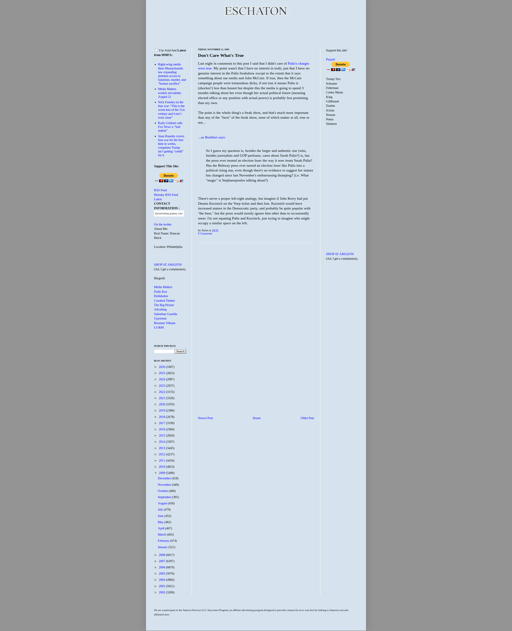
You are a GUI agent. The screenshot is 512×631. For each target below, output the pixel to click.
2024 (162, 379)
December (165, 478)
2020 (162, 404)
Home (257, 418)
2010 (162, 466)
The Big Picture (164, 305)
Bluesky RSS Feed (166, 194)
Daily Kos (160, 291)
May (161, 522)
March (162, 534)
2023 (162, 385)
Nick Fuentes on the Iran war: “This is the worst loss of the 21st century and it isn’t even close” (171, 109)
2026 (162, 367)
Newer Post (205, 418)
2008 (162, 555)
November (165, 484)
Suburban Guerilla (165, 314)
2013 (162, 448)
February (164, 540)
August (163, 503)
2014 (162, 441)
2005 (162, 573)
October (163, 491)
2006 (162, 567)
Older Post (307, 418)
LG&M (159, 327)
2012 (162, 454)
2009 (162, 473)
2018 (162, 417)
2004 (162, 579)
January (163, 547)
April (161, 528)
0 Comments (205, 233)
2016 (162, 429)
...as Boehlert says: (212, 137)
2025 (162, 373)
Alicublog (160, 309)
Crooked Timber (164, 300)
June (161, 516)
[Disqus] (256, 296)
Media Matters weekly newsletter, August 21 (169, 92)
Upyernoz (160, 318)
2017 (162, 423)
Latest (158, 199)
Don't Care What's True (221, 55)
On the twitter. (163, 224)
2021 (162, 398)
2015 (162, 435)
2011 (162, 460)
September (165, 497)
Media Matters (163, 287)
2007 (162, 561)
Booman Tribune (164, 323)
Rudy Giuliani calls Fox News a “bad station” (170, 126)
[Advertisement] (256, 32)
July (161, 509)
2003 (162, 586)
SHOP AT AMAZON (168, 264)
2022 (162, 392)
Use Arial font (167, 50)
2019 (162, 410)
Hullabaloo (161, 296)
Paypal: (330, 59)
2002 (162, 592)
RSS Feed (160, 190)
